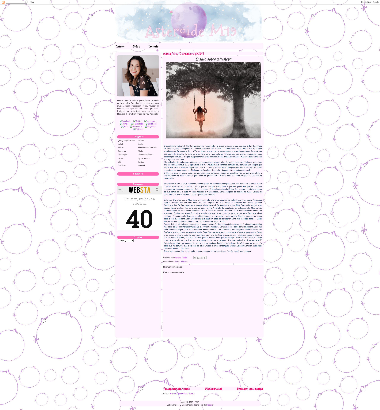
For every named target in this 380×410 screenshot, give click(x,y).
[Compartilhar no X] (201, 257)
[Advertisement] (213, 362)
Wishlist (141, 165)
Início (120, 46)
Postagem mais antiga (250, 388)
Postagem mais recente (176, 388)
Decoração (122, 155)
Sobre (136, 46)
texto (177, 262)
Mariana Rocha (181, 258)
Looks (140, 144)
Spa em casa (143, 158)
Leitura (141, 140)
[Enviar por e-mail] (194, 257)
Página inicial (213, 388)
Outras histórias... (145, 155)
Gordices (122, 165)
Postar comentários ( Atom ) (182, 393)
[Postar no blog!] (198, 257)
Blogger (209, 405)
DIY (119, 162)
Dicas (120, 158)
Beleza (121, 147)
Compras (122, 151)
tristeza (184, 262)
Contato (153, 46)
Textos (141, 162)
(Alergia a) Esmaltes (127, 140)
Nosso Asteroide (147, 147)
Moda (140, 151)
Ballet (120, 144)
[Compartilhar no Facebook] (205, 257)
